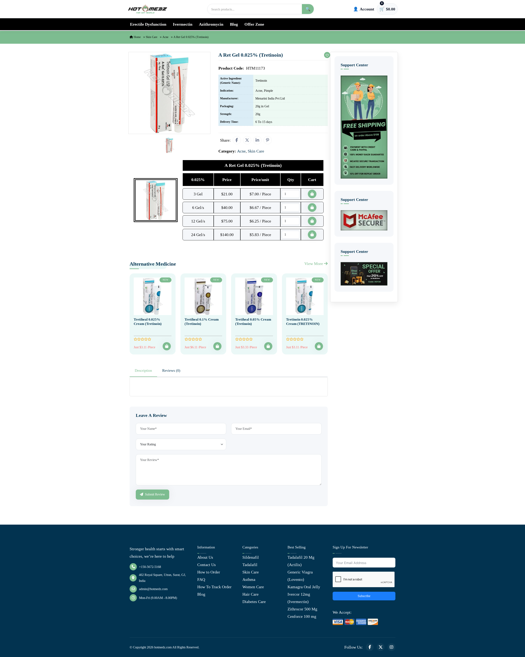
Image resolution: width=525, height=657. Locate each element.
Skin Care (151, 37)
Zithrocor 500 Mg (302, 609)
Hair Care (250, 594)
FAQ (201, 579)
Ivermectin (182, 24)
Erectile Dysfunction (148, 24)
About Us (205, 557)
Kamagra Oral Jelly (304, 587)
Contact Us (206, 564)
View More (314, 263)
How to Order (208, 572)
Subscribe (364, 596)
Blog (234, 24)
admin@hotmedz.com (153, 589)
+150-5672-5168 (150, 567)
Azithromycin (211, 24)
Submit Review (154, 494)
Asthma (248, 579)
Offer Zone (254, 24)
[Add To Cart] (167, 346)
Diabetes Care (254, 601)
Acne (165, 37)
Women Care (253, 587)
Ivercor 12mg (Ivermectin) (299, 598)
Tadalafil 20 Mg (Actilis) (301, 561)
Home (137, 37)
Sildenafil (250, 557)
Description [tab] (143, 370)
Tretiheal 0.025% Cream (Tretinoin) (148, 322)
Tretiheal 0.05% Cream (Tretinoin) (253, 322)
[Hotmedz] (147, 9)
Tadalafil (249, 564)
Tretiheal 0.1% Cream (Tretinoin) (202, 322)
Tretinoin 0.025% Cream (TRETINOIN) (303, 322)
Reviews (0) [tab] (171, 370)
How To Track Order (214, 587)
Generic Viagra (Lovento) (300, 576)
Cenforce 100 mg (302, 616)
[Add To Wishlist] (327, 55)
